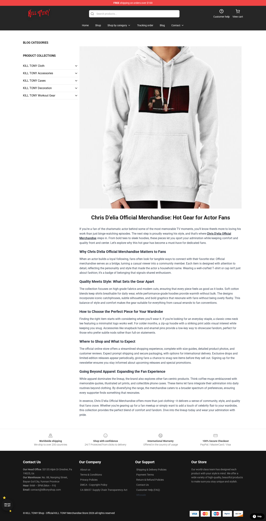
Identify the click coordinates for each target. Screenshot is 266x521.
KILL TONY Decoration (37, 88)
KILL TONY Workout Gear (39, 95)
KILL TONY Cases (34, 80)
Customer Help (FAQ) (148, 489)
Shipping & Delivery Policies (151, 469)
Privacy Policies (89, 479)
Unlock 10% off (7, 505)
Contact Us (142, 484)
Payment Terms (145, 474)
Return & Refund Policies (150, 479)
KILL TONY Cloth (34, 66)
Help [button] (259, 516)
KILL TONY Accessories (38, 73)
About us (85, 469)
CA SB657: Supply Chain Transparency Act (103, 489)
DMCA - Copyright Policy (93, 484)
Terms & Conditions (91, 474)
